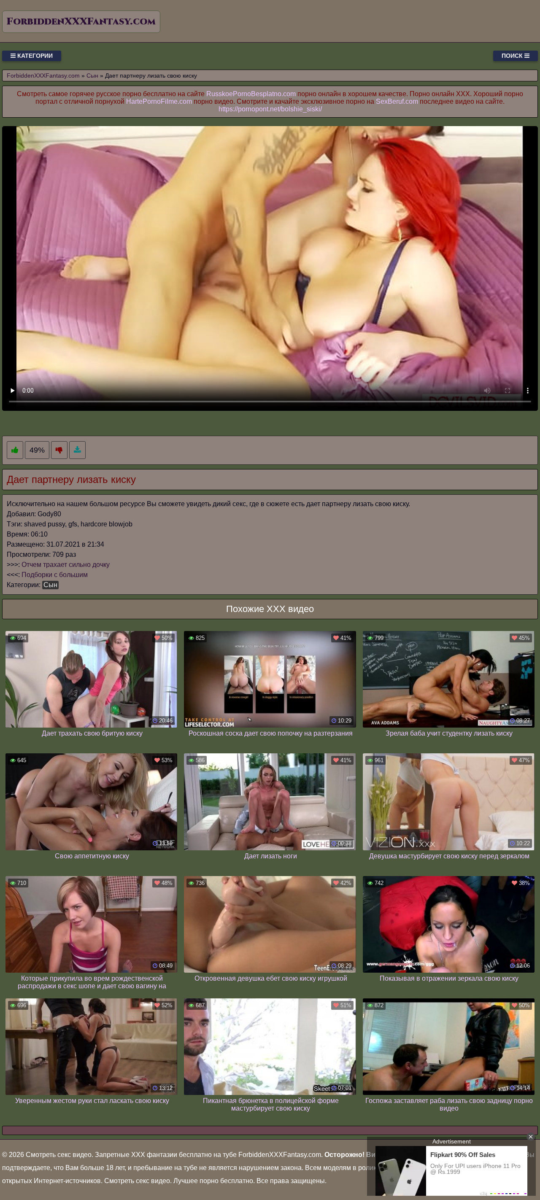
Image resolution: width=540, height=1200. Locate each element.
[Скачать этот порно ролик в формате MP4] (77, 450)
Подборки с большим (55, 574)
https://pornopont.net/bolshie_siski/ (270, 109)
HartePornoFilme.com (159, 101)
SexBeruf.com (397, 101)
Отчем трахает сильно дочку (66, 564)
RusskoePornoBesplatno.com (251, 93)
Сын (50, 584)
